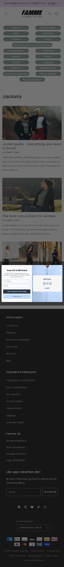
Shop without (17, 296)
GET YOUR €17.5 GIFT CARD (16, 291)
